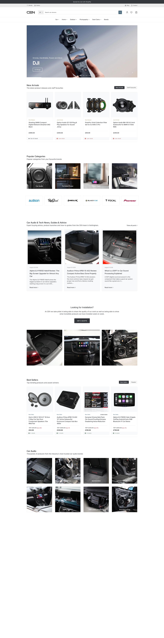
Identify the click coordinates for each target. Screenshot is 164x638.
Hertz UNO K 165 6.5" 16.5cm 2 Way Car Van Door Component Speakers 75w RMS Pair (39, 420)
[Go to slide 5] (87, 75)
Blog (128, 5)
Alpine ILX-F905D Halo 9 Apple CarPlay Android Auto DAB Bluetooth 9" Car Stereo (124, 419)
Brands (30, 5)
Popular (133, 382)
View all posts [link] (131, 225)
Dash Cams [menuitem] (96, 19)
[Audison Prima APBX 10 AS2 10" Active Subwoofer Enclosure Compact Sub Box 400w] (68, 400)
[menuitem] (30, 5)
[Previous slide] (127, 72)
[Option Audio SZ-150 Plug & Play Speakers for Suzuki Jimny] (68, 105)
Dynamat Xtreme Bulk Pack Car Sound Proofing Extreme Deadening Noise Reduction (95, 419)
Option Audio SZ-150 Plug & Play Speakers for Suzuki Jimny (67, 125)
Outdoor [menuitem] (72, 19)
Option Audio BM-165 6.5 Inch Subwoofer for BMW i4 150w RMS (124, 125)
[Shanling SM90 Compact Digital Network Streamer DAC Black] (40, 105)
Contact (135, 5)
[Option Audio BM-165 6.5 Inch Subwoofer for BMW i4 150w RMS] (124, 105)
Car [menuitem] (56, 19)
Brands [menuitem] (106, 19)
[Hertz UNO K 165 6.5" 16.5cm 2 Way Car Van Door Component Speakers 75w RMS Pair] (40, 400)
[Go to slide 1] (74, 75)
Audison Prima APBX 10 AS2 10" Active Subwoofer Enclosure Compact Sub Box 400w (67, 420)
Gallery (38, 5)
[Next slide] (132, 72)
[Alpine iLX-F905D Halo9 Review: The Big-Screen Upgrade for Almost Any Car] (44, 247)
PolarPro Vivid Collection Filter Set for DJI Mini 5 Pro (96, 124)
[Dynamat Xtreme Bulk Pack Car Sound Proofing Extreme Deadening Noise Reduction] (96, 400)
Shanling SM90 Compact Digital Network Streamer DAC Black (39, 125)
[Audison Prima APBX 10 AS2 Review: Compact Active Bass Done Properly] (82, 247)
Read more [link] (33, 287)
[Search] (120, 12)
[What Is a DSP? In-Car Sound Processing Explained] (119, 247)
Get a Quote (82, 321)
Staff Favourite (131, 87)
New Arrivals (119, 87)
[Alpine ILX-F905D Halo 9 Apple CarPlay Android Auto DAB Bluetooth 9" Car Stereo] (124, 400)
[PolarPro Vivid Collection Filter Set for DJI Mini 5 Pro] (96, 105)
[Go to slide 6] (90, 75)
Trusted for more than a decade (82, 2)
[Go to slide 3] (80, 75)
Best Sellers (123, 382)
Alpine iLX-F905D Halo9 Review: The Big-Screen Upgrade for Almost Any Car (44, 273)
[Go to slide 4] (83, 75)
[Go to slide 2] (77, 75)
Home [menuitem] (64, 19)
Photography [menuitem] (84, 19)
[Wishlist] (131, 12)
